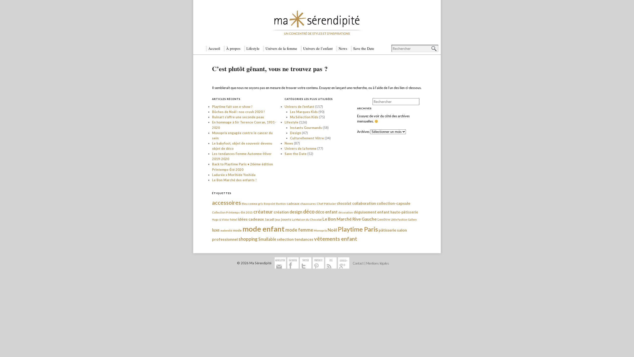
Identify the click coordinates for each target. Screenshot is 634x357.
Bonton (281, 203)
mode (237, 230)
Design (295, 133)
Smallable (267, 239)
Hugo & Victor (220, 219)
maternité (226, 230)
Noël (332, 230)
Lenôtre (383, 219)
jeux (277, 219)
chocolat (344, 203)
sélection (285, 239)
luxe (216, 230)
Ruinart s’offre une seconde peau (238, 117)
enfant (383, 211)
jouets (286, 219)
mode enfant (263, 228)
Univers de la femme (281, 48)
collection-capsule (393, 203)
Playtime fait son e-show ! (232, 107)
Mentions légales (377, 263)
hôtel (233, 219)
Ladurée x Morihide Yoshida (233, 175)
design (296, 211)
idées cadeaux (251, 219)
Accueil (214, 48)
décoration (345, 212)
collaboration (364, 203)
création (281, 212)
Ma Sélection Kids (304, 117)
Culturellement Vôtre (307, 138)
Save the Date (363, 48)
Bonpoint (269, 203)
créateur (263, 211)
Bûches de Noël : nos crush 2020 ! (238, 112)
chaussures (308, 204)
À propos (233, 48)
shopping (248, 239)
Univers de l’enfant (318, 48)
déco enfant (326, 211)
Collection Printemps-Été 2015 (232, 212)
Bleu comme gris (252, 203)
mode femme (299, 230)
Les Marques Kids (304, 112)
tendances (303, 239)
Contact (358, 263)
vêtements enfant (335, 239)
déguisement (365, 212)
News (343, 48)
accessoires (226, 202)
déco (309, 211)
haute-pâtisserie (404, 212)
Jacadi (269, 219)
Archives (363, 132)
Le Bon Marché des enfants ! (234, 180)
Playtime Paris (358, 229)
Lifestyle (253, 48)
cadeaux (293, 204)
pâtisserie (387, 230)
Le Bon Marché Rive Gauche (349, 219)
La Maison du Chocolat (307, 219)
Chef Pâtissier (326, 204)
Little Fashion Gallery (404, 219)
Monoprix (320, 230)
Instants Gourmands (306, 128)
